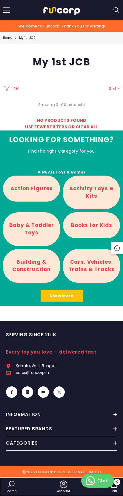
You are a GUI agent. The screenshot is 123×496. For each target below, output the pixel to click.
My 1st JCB (27, 38)
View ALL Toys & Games (61, 172)
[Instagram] (27, 392)
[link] (11, 487)
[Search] (116, 10)
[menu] (6, 10)
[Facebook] (11, 392)
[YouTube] (43, 392)
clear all (87, 127)
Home (7, 38)
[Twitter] (59, 392)
